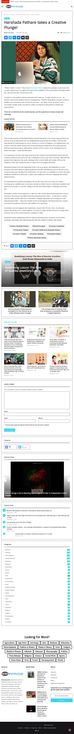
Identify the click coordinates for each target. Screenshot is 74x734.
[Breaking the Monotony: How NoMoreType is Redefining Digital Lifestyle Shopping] (37, 332)
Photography (9, 616)
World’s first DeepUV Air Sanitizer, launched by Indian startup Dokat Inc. (29, 511)
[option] (37, 269)
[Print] (27, 37)
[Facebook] (6, 37)
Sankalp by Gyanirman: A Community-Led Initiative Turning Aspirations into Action (25, 127)
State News (8, 567)
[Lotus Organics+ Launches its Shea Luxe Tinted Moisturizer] (37, 359)
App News (8, 607)
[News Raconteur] (14, 6)
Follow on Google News (58, 683)
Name (6, 411)
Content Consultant (57, 226)
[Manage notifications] (69, 730)
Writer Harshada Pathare (37, 238)
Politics (7, 619)
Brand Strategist (39, 226)
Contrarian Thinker (21, 230)
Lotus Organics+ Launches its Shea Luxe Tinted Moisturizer (36, 367)
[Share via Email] (23, 37)
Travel (7, 604)
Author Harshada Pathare (20, 226)
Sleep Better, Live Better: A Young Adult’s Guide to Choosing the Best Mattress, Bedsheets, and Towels (58, 342)
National (7, 564)
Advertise (53, 675)
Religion (7, 610)
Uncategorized (9, 596)
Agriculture (8, 601)
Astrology (8, 622)
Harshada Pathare (36, 88)
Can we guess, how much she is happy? (19, 522)
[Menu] (2, 7)
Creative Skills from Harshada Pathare (46, 230)
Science (7, 570)
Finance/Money (9, 590)
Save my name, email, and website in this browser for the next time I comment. (27, 425)
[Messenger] (18, 37)
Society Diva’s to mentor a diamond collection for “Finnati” (34, 534)
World (7, 593)
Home (7, 14)
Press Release (9, 581)
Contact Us (54, 677)
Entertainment (9, 555)
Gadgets (7, 613)
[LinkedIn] (14, 37)
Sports (7, 573)
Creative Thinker (20, 234)
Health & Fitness (10, 558)
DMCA (52, 680)
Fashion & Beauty (10, 587)
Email (6, 418)
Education (8, 561)
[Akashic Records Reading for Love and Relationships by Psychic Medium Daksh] (43, 126)
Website (40, 418)
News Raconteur (10, 32)
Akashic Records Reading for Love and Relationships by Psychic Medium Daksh (59, 127)
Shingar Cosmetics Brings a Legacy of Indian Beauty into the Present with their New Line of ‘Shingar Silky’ (59, 368)
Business (7, 549)
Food (6, 584)
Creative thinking (37, 234)
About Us (53, 672)
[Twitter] (10, 37)
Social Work (8, 578)
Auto (6, 598)
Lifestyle (12, 14)
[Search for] (72, 7)
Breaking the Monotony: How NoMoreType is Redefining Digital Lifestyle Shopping (36, 341)
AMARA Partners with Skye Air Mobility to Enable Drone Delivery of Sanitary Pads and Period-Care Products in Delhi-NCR (42, 679)
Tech (6, 575)
